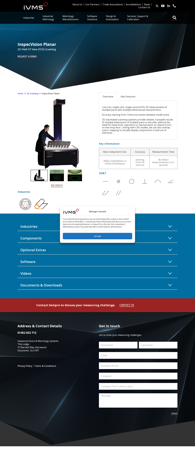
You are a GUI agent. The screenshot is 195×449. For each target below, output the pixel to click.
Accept (97, 236)
